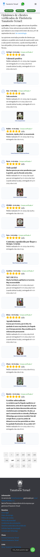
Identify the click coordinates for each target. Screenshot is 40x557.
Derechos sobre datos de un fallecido (13, 526)
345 (7, 460)
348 (24, 460)
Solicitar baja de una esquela (10, 528)
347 (18, 460)
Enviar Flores (9, 10)
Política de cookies (7, 518)
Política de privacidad (8, 520)
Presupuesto (31, 10)
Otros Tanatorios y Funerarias (11, 547)
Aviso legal (5, 513)
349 (29, 460)
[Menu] (35, 3)
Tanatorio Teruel (12, 4)
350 (35, 460)
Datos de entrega (7, 515)
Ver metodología (21, 33)
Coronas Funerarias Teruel (10, 538)
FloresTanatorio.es (17, 498)
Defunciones (20, 10)
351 (12, 466)
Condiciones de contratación (10, 523)
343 (29, 454)
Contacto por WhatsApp (9, 531)
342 (23, 454)
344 (34, 454)
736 (24, 466)
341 (18, 454)
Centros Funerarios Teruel (10, 540)
